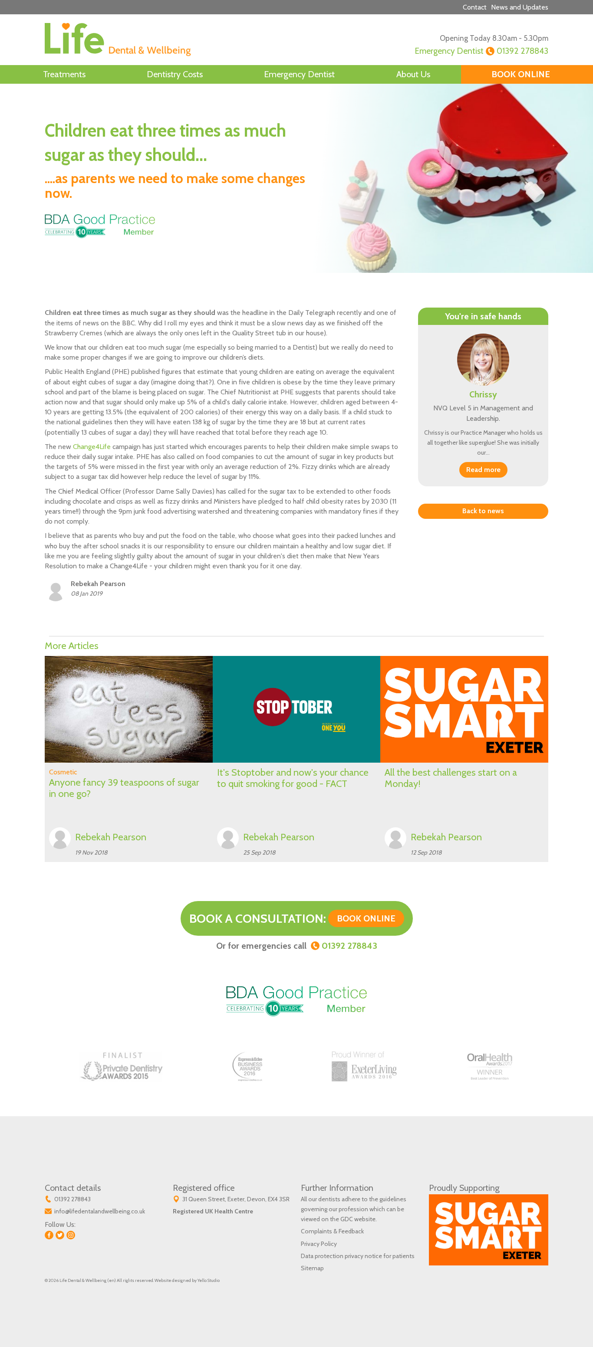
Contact (475, 7)
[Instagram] (70, 1235)
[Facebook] (49, 1235)
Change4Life (92, 446)
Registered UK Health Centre (213, 1211)
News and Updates (519, 7)
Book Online (520, 74)
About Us (413, 74)
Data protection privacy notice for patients (358, 1256)
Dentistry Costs (175, 74)
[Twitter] (60, 1235)
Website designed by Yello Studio (187, 1280)
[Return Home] (74, 39)
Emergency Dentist (299, 74)
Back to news (483, 511)
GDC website (358, 1219)
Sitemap (312, 1268)
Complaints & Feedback (332, 1231)
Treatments (64, 74)
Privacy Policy (319, 1244)
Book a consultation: (292, 918)
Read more (483, 469)
